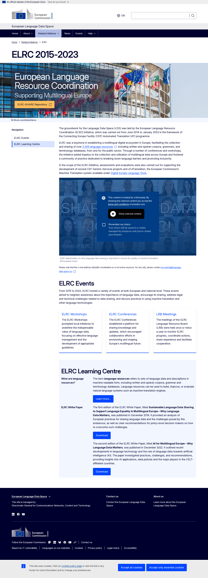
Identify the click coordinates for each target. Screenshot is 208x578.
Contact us (86, 542)
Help (90, 33)
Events (79, 33)
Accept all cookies (131, 567)
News (67, 33)
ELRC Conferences (123, 314)
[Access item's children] (32, 33)
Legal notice (113, 548)
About (26, 33)
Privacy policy (95, 548)
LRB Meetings (166, 314)
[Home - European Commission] (34, 14)
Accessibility (130, 548)
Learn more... (103, 398)
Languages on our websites (56, 548)
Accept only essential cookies (166, 567)
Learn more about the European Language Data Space (170, 504)
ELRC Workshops (74, 314)
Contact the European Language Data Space (125, 504)
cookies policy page (72, 566)
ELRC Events (21, 137)
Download (102, 435)
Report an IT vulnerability (24, 548)
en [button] (123, 15)
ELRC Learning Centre (27, 144)
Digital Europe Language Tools (128, 173)
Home (15, 33)
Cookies (79, 548)
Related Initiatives (47, 33)
